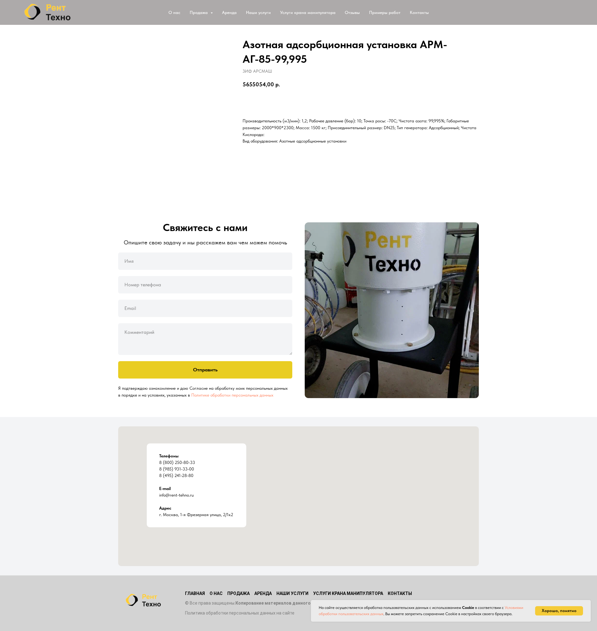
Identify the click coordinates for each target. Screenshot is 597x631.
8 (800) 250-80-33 (177, 462)
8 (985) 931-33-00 (176, 468)
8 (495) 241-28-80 (176, 475)
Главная (195, 593)
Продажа (238, 593)
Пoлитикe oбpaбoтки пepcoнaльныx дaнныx (232, 395)
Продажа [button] (199, 12)
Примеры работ (384, 12)
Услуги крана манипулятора (308, 12)
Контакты (419, 12)
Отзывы (352, 12)
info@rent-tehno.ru (176, 495)
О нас (174, 12)
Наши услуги (258, 12)
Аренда (229, 12)
